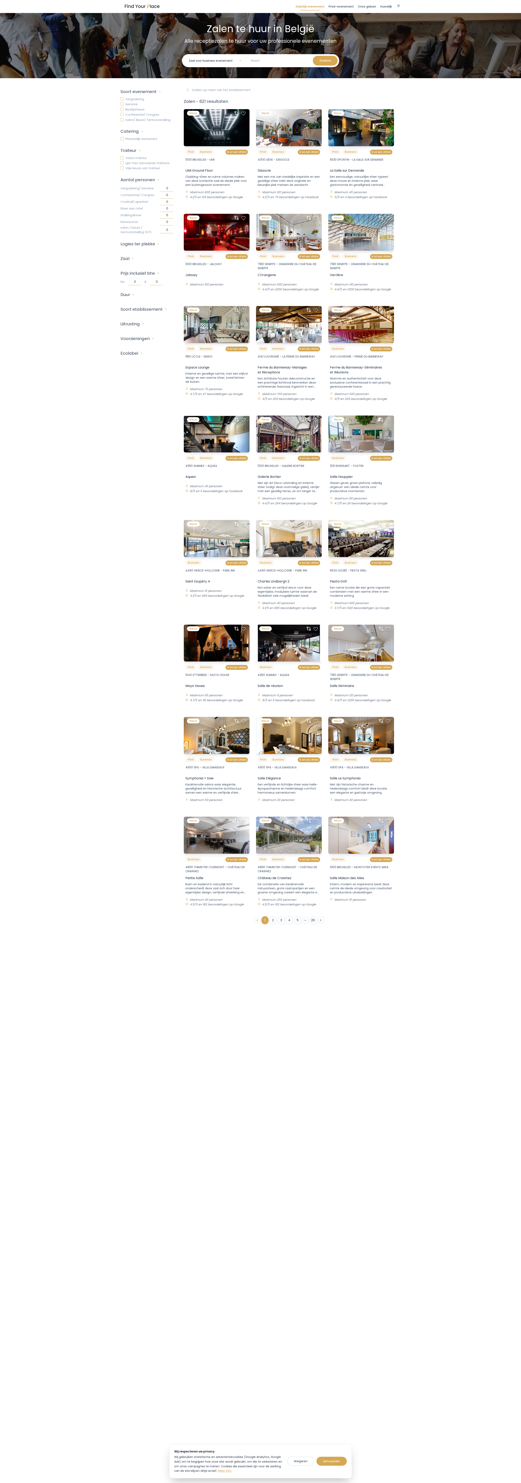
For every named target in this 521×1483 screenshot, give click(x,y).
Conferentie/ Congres (142, 114)
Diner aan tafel (131, 208)
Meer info (224, 1471)
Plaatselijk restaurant (141, 139)
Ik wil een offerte (236, 152)
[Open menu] (398, 6)
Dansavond (129, 222)
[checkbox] (122, 99)
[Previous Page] (257, 920)
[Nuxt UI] (142, 6)
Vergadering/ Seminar (137, 188)
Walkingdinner (130, 215)
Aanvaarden (331, 1461)
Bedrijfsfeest (135, 109)
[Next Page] (320, 920)
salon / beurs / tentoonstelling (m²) (136, 229)
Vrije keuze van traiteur (142, 168)
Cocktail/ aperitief (134, 202)
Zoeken (325, 60)
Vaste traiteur (136, 158)
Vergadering (134, 99)
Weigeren (301, 1461)
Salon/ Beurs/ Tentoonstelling (147, 120)
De (122, 282)
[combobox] (215, 60)
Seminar (131, 104)
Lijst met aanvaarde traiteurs (147, 163)
